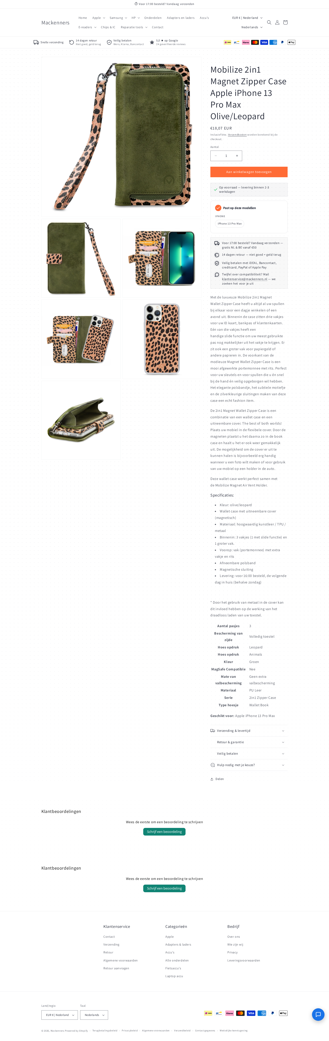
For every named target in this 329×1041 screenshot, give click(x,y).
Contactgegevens (205, 1030)
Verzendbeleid (182, 1030)
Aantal (214, 147)
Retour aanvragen (116, 968)
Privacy (232, 952)
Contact (109, 937)
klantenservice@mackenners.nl (244, 279)
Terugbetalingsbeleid (105, 1030)
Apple (169, 937)
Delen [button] (220, 779)
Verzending (111, 944)
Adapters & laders (178, 944)
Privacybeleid (130, 1030)
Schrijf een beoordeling (164, 831)
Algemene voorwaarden (120, 960)
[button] (98, 17)
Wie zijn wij (235, 944)
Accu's (170, 952)
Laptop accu (174, 976)
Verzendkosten (237, 134)
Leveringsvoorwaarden (243, 960)
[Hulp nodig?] (318, 1014)
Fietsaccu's (173, 968)
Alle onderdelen (177, 960)
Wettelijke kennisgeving (234, 1030)
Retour (108, 952)
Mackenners (57, 1030)
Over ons (233, 937)
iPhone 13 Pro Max (229, 224)
